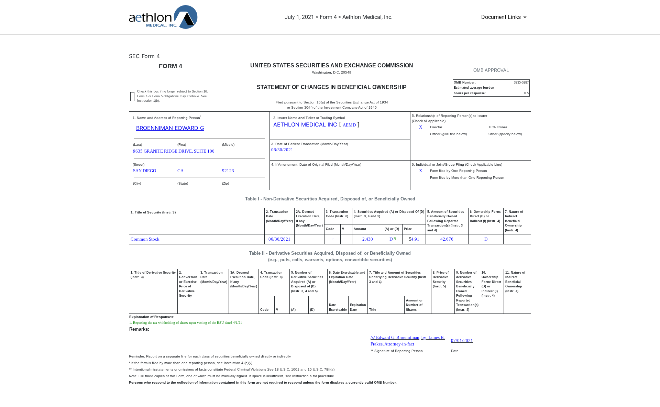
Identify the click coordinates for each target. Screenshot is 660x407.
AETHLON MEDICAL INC (305, 124)
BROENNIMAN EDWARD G (170, 127)
